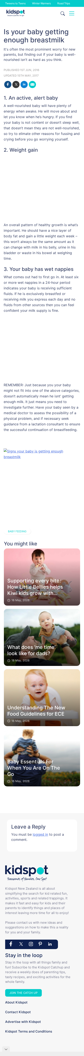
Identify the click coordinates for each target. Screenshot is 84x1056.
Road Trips (63, 3)
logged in (40, 834)
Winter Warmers (41, 3)
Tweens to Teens (15, 3)
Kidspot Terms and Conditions (28, 1031)
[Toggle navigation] (72, 13)
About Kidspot (16, 1002)
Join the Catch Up (23, 992)
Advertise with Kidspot (23, 1022)
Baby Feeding (17, 531)
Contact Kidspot (18, 1012)
